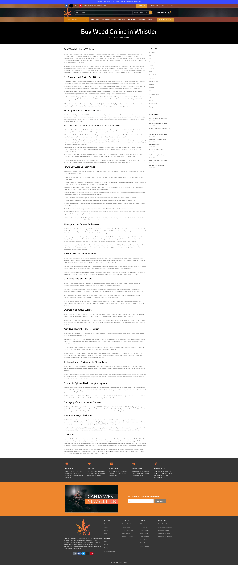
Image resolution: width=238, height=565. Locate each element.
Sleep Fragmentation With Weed (158, 118)
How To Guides (153, 75)
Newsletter (152, 88)
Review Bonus (162, 520)
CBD (150, 59)
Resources (125, 520)
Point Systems (126, 533)
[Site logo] (67, 12)
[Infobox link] (96, 468)
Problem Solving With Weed (156, 155)
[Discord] (75, 553)
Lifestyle (151, 78)
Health (150, 72)
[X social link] (71, 6)
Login (105, 541)
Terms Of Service (144, 546)
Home (110, 37)
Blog (150, 56)
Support (142, 520)
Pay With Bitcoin (144, 536)
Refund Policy (143, 540)
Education (151, 68)
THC (150, 97)
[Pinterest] (92, 553)
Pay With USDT (144, 533)
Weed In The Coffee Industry (156, 150)
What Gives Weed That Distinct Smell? (159, 129)
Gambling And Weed (154, 144)
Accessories (152, 52)
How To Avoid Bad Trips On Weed (158, 124)
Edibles (151, 65)
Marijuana (151, 84)
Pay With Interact (144, 530)
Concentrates (152, 62)
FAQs (141, 524)
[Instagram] (87, 553)
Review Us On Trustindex (165, 527)
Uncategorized (153, 104)
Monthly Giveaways (127, 536)
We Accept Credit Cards (166, 19)
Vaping (151, 107)
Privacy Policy (143, 543)
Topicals (151, 100)
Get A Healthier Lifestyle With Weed (158, 160)
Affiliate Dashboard (109, 551)
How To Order (143, 527)
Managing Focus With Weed (156, 165)
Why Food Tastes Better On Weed (158, 134)
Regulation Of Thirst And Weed (157, 139)
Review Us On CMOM (164, 533)
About (105, 527)
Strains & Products (154, 94)
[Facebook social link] (66, 6)
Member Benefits (127, 524)
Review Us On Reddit (163, 530)
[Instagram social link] (76, 6)
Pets (150, 91)
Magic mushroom (153, 81)
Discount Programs (127, 530)
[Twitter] (83, 553)
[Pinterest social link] (80, 6)
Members (107, 538)
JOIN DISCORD (141, 5)
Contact (106, 530)
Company (107, 520)
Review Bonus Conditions (165, 524)
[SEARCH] (150, 12)
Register (106, 545)
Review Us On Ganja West (165, 536)
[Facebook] (79, 553)
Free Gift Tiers (126, 527)
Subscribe (160, 501)
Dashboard (107, 548)
